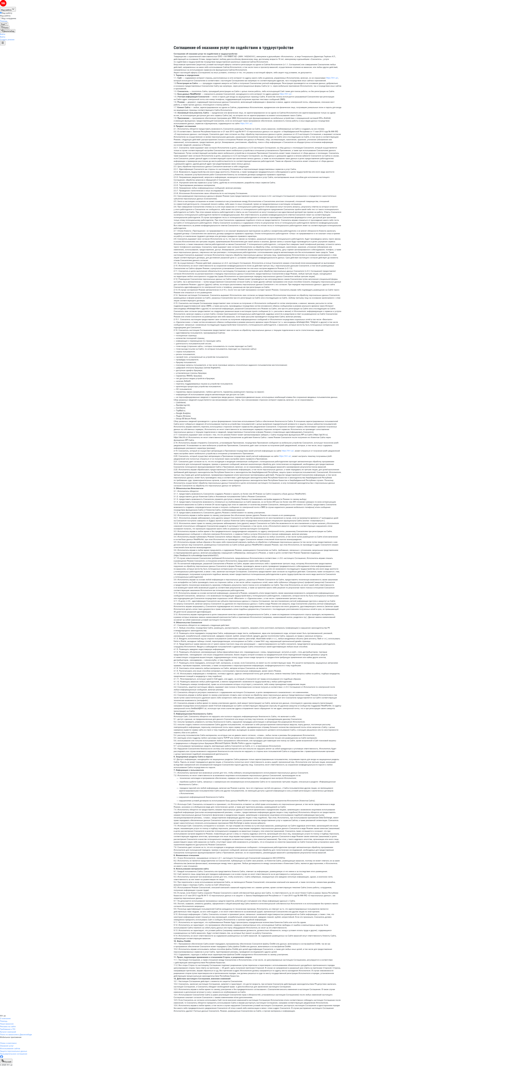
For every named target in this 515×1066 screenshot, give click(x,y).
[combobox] (6, 1061)
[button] (2, 34)
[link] (5, 27)
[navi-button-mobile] (2, 43)
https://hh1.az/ (332, 77)
